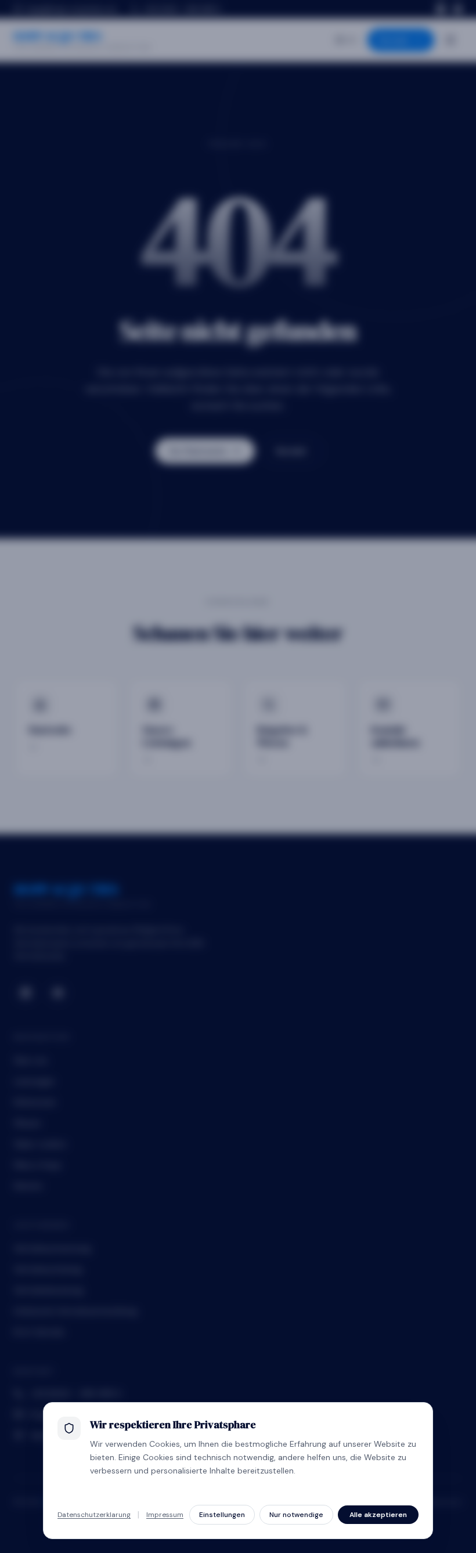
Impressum (164, 1514)
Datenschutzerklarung (94, 1514)
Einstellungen (222, 1514)
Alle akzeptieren (378, 1514)
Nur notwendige (296, 1514)
